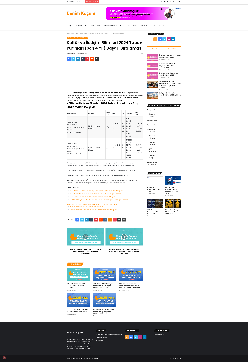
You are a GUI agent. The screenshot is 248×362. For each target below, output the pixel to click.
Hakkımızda (99, 340)
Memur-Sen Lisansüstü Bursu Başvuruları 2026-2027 (171, 190)
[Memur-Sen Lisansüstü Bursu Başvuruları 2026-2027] (173, 180)
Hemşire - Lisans (152, 110)
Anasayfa (71, 33)
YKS (121, 26)
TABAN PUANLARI (80, 26)
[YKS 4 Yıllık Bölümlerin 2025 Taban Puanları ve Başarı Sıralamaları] (78, 274)
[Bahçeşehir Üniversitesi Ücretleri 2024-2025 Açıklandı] (152, 95)
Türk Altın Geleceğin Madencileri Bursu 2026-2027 (172, 212)
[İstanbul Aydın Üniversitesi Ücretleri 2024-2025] (152, 75)
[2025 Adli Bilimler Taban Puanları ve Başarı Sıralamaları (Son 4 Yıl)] (78, 300)
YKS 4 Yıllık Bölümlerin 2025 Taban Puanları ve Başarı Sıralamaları (76, 285)
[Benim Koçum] (81, 13)
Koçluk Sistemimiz (101, 337)
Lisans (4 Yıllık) (71, 37)
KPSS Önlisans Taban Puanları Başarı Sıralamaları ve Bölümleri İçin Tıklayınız (96, 191)
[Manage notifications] (4, 357)
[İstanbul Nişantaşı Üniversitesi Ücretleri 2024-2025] (152, 57)
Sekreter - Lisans (152, 120)
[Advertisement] (105, 77)
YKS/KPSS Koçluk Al (110, 26)
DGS (127, 26)
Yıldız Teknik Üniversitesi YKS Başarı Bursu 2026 (155, 212)
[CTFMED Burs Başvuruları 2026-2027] (155, 180)
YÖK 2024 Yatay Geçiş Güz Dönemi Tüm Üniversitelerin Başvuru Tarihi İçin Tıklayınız (99, 200)
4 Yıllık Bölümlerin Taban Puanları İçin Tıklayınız (86, 207)
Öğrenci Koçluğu (159, 334)
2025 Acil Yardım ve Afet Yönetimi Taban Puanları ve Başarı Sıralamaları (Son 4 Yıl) (129, 285)
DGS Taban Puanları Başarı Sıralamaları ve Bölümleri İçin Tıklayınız (92, 197)
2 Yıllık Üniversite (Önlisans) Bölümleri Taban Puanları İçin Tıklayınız (93, 210)
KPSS (134, 26)
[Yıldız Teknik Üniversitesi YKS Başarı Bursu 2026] (155, 203)
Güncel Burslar (95, 26)
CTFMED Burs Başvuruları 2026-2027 (153, 189)
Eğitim (76, 33)
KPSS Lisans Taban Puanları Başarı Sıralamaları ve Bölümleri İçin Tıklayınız (95, 194)
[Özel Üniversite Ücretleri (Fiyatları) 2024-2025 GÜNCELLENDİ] (152, 66)
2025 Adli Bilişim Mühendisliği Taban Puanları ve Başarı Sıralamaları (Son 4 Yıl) (103, 311)
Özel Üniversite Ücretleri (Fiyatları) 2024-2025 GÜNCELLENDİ (168, 66)
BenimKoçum (71, 53)
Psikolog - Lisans (152, 125)
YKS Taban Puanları (82, 37)
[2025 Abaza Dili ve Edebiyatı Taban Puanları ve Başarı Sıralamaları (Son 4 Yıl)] (104, 274)
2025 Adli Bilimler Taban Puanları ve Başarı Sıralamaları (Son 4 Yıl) (78, 310)
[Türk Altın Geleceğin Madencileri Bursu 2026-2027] (173, 203)
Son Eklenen (172, 48)
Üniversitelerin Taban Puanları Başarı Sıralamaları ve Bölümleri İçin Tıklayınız (93, 204)
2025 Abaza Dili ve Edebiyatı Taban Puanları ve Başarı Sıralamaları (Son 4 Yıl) (103, 285)
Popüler (155, 48)
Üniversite (143, 26)
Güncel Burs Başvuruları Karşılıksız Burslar (109, 334)
